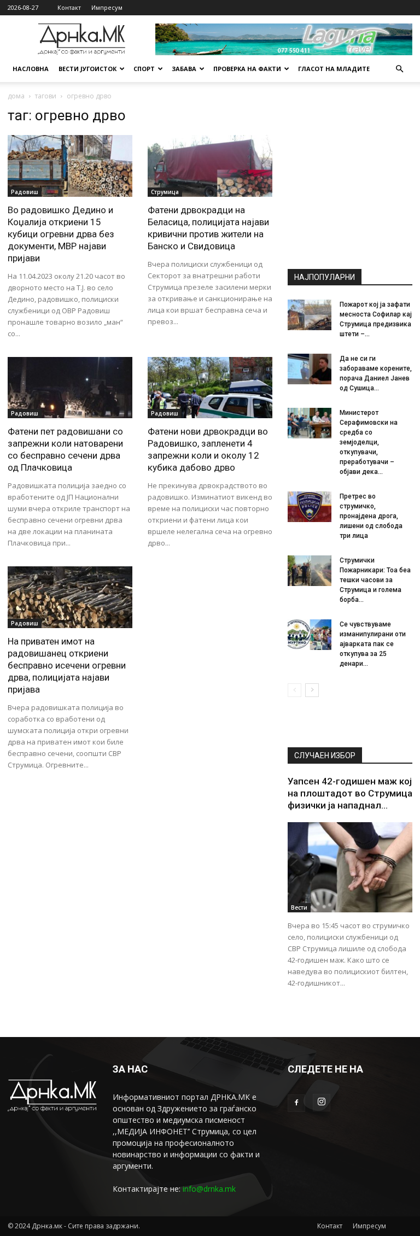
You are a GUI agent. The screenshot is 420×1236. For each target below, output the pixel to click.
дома (16, 96)
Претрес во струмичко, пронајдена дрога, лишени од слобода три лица (371, 516)
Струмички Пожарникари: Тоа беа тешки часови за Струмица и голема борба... (375, 580)
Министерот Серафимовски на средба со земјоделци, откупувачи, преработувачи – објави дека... (369, 442)
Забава (184, 69)
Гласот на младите (334, 69)
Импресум (106, 7)
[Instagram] (321, 1102)
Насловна (31, 69)
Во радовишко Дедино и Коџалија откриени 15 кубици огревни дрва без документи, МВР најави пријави (61, 233)
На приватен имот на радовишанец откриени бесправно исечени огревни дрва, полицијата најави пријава (67, 665)
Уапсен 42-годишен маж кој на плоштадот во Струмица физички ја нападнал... (350, 793)
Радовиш (24, 192)
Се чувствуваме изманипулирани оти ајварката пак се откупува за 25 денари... (373, 643)
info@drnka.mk (209, 1189)
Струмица (165, 192)
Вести (299, 907)
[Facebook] (296, 1103)
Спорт (144, 69)
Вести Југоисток (87, 69)
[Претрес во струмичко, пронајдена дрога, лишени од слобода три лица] (309, 506)
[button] (399, 69)
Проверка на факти (247, 69)
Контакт (69, 7)
